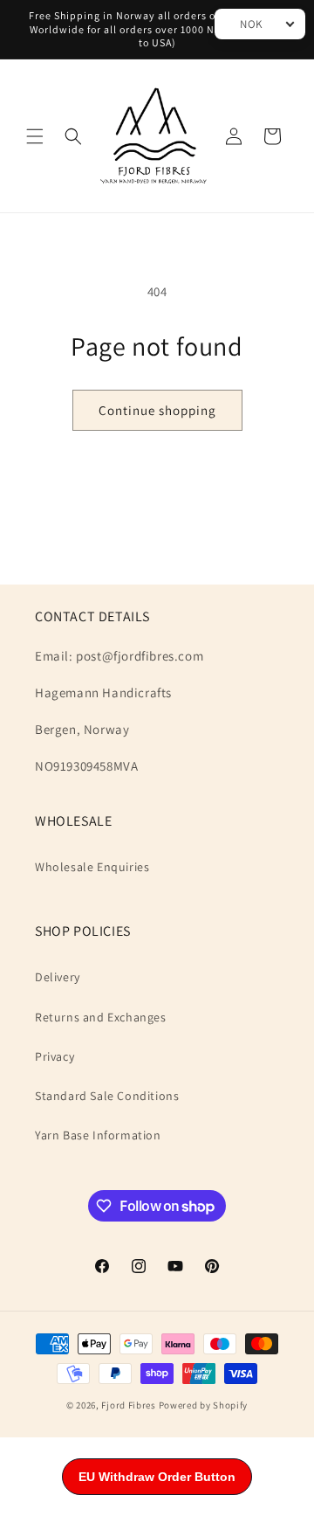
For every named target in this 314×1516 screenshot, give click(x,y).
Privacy (54, 1056)
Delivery (57, 977)
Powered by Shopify (204, 1405)
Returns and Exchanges (101, 1017)
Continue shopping (157, 410)
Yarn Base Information (98, 1135)
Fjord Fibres (128, 1405)
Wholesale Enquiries (92, 867)
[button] (35, 136)
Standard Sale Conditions (107, 1096)
